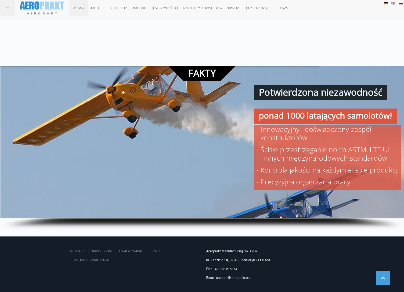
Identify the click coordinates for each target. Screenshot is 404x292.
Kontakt (77, 251)
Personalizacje (258, 8)
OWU (156, 251)
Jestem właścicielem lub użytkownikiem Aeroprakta (195, 8)
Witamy (78, 8)
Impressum (102, 251)
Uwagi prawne (131, 251)
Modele (97, 8)
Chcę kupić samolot (128, 8)
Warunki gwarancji (91, 259)
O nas (283, 8)
